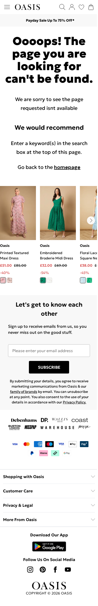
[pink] (3, 280)
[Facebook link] (55, 570)
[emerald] (89, 280)
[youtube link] (68, 570)
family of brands (23, 391)
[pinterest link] (43, 570)
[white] (49, 280)
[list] (49, 237)
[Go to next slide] (91, 220)
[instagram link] (30, 570)
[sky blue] (83, 280)
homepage (67, 167)
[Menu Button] (7, 7)
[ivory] (9, 280)
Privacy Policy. (74, 402)
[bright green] (43, 280)
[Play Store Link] (49, 546)
